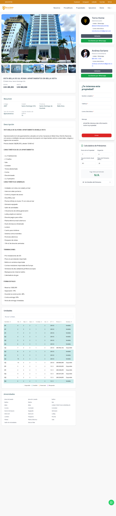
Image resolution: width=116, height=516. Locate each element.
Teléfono (85, 104)
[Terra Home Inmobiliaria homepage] (8, 8)
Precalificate (68, 8)
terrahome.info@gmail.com (101, 31)
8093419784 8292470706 (100, 26)
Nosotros (57, 8)
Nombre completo (88, 96)
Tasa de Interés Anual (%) (87, 158)
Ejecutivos (92, 8)
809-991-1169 (96, 59)
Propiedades (80, 8)
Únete (102, 8)
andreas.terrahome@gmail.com (102, 65)
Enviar (97, 135)
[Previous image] (5, 38)
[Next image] (72, 38)
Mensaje (84, 119)
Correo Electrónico (88, 111)
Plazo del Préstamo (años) (103, 158)
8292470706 (8, 2)
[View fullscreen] (72, 60)
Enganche (100, 150)
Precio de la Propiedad (87, 150)
